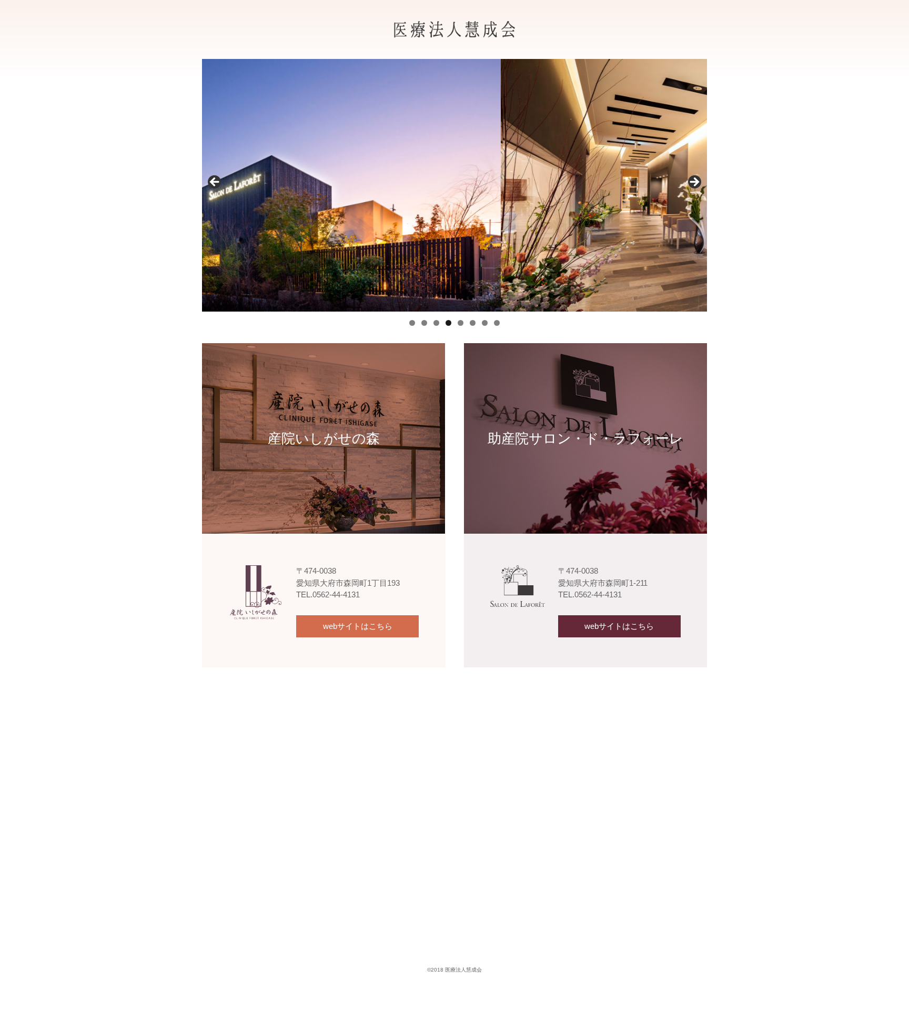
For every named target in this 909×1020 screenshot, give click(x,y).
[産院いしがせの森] (323, 350)
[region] (454, 185)
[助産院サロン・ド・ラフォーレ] (585, 350)
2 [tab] (424, 323)
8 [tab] (497, 323)
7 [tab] (485, 323)
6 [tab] (473, 323)
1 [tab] (412, 323)
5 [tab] (460, 323)
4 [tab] (448, 323)
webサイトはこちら (357, 626)
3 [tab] (436, 323)
